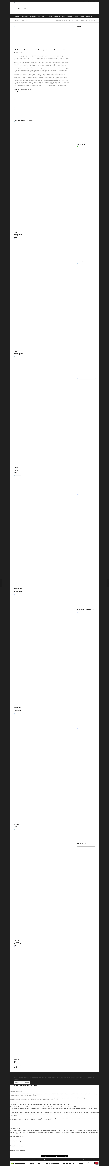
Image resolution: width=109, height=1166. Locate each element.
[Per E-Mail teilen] (15, 109)
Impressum (34, 1074)
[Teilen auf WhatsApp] (15, 96)
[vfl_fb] (20, 8)
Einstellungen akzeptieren (46, 1156)
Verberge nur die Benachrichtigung (60, 1156)
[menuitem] (88, 1)
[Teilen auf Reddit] (15, 107)
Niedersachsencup (29, 89)
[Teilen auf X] (15, 94)
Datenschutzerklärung (27, 1074)
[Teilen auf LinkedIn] (15, 101)
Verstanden (27, 1082)
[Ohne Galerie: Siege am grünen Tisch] (1, 583)
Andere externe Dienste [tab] (15, 1128)
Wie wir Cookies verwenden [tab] (16, 1091)
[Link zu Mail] (94, 8)
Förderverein (22, 89)
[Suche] (94, 16)
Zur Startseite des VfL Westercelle (88, 1)
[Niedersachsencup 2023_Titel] (43, 27)
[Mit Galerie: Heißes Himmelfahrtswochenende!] (108, 583)
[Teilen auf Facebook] (15, 92)
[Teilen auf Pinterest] (15, 99)
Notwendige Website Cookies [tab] (16, 1102)
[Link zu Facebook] (90, 8)
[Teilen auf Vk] (15, 105)
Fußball (21, 52)
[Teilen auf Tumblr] (15, 103)
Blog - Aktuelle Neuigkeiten (21, 20)
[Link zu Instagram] (92, 8)
